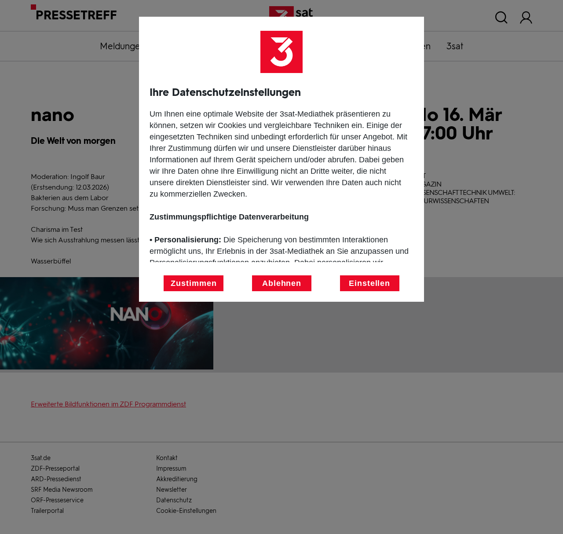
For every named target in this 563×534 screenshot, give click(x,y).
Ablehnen (281, 283)
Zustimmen (193, 283)
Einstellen (369, 283)
